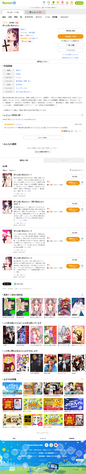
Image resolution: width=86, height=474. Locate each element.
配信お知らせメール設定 (70, 58)
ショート (36, 12)
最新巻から (12, 170)
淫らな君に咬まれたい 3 (23, 231)
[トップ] (7, 3)
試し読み (74, 176)
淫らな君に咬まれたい (24, 92)
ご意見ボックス (58, 450)
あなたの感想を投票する (42, 152)
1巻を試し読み (70, 31)
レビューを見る (42, 137)
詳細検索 (71, 438)
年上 (29, 81)
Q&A (30, 450)
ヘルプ (26, 450)
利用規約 (41, 453)
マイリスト (71, 50)
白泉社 (18, 74)
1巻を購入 (70, 36)
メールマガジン (68, 450)
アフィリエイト (32, 453)
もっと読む (27, 191)
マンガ (18, 77)
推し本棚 (71, 45)
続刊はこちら (42, 61)
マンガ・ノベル (13, 12)
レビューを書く (28, 41)
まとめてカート (77, 170)
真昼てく (23, 29)
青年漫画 (32, 32)
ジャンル (64, 17)
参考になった (68, 131)
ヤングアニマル (21, 88)
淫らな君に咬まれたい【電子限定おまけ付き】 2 (29, 202)
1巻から (5, 170)
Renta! (4, 288)
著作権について (32, 456)
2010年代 (19, 84)
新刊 (14, 438)
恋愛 (25, 81)
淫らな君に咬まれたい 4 (23, 258)
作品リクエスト (47, 450)
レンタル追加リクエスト (70, 54)
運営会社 (64, 456)
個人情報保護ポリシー (51, 453)
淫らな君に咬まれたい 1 (23, 174)
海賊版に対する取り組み (53, 456)
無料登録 (80, 3)
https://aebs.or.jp (20, 470)
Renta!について (17, 450)
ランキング (43, 438)
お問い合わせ (37, 450)
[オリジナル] (29, 17)
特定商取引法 (22, 456)
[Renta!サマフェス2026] (14, 3)
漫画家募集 (42, 456)
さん (18, 124)
